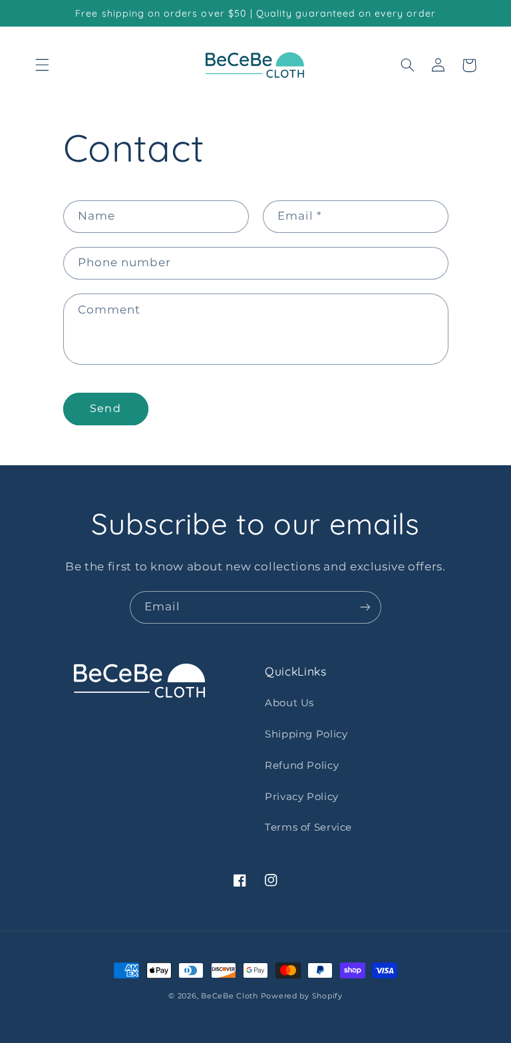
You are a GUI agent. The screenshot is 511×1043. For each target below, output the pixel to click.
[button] (42, 65)
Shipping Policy (306, 734)
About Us (289, 703)
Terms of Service (308, 827)
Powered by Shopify (302, 996)
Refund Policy (302, 765)
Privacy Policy (302, 797)
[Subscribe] (365, 607)
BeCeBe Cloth (229, 996)
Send (105, 408)
